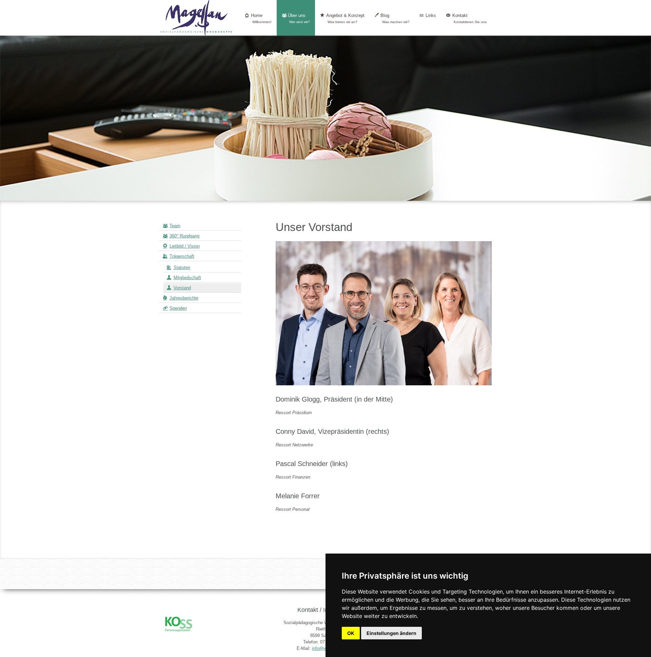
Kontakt (469, 18)
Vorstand (182, 287)
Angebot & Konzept (345, 18)
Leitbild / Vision (185, 246)
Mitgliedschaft (187, 277)
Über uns (299, 18)
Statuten (182, 267)
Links (431, 15)
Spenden (178, 308)
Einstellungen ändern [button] (391, 633)
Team (175, 225)
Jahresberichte (184, 298)
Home (261, 18)
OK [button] (350, 633)
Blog (395, 18)
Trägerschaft (182, 256)
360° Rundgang (184, 235)
